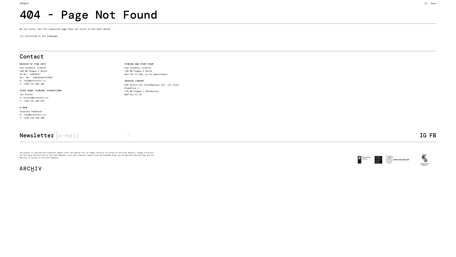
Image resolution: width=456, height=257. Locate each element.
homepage (52, 36)
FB (432, 135)
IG (423, 135)
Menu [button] (433, 3)
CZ (426, 3)
